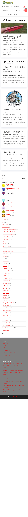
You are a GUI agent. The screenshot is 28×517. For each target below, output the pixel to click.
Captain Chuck (15, 40)
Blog (15, 14)
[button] (26, 8)
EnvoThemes (16, 397)
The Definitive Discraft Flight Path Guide (13, 370)
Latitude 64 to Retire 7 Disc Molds (14, 68)
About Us (9, 14)
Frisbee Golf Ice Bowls (12, 109)
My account (7, 355)
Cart (5, 345)
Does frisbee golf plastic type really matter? (12, 37)
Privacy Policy (7, 350)
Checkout (6, 348)
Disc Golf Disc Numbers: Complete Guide (13, 363)
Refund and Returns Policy (10, 353)
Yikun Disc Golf (9, 152)
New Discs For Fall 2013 (13, 132)
